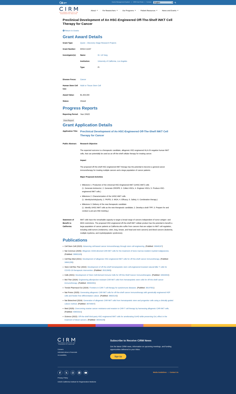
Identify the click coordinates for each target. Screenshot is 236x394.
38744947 (90, 304)
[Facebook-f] (60, 372)
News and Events (169, 11)
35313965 (106, 270)
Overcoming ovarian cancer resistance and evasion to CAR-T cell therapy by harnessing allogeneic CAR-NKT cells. (122, 308)
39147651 (150, 288)
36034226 (100, 320)
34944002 (164, 275)
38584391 (91, 283)
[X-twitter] (66, 372)
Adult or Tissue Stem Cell (90, 86)
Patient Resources (148, 11)
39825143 (113, 296)
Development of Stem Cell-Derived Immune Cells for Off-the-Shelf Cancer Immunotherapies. (113, 275)
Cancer (83, 79)
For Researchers (109, 11)
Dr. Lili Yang (102, 55)
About (93, 11)
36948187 (158, 246)
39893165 (77, 254)
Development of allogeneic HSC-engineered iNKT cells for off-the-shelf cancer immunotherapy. (121, 259)
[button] (175, 2)
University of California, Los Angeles (112, 61)
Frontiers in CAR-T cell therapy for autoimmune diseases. (113, 288)
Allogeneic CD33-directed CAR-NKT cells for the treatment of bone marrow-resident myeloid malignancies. (125, 251)
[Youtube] (85, 372)
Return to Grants (72, 31)
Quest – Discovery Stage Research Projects (98, 43)
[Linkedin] (79, 372)
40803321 (77, 312)
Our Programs (128, 11)
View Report (68, 120)
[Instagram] (73, 372)
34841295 (69, 262)
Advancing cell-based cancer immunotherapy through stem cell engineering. (114, 246)
